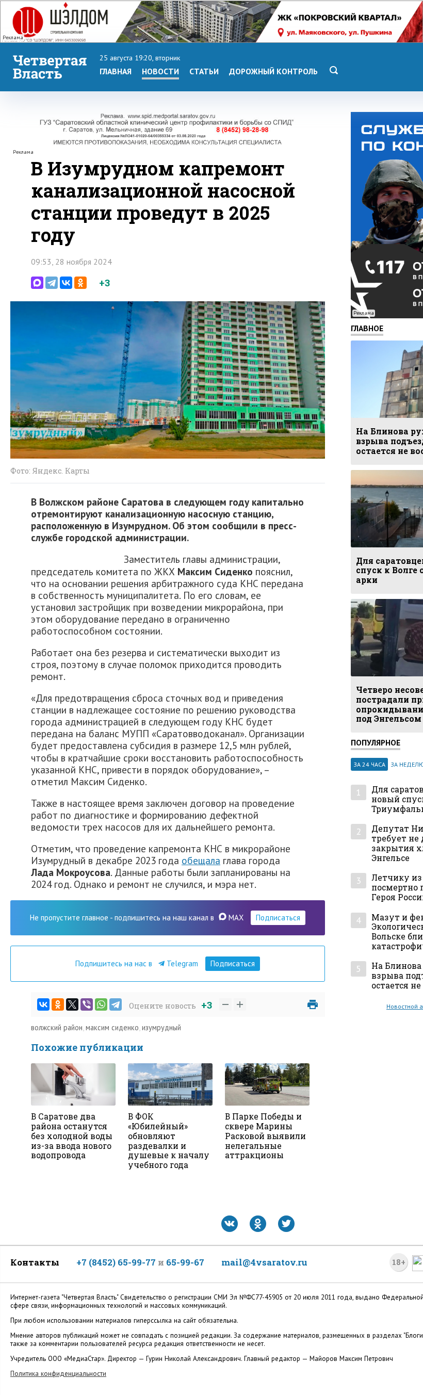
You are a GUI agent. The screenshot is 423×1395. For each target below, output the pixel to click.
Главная (116, 71)
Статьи (204, 71)
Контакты (34, 1262)
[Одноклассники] (80, 283)
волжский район (57, 1027)
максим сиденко (112, 1027)
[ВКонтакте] (66, 283)
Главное (367, 328)
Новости (160, 71)
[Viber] (86, 1004)
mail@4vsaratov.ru (264, 1262)
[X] (72, 1004)
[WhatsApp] (101, 1004)
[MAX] (37, 283)
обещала (201, 860)
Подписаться (278, 917)
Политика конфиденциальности (58, 1373)
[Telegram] (51, 283)
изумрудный (161, 1027)
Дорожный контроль (273, 71)
